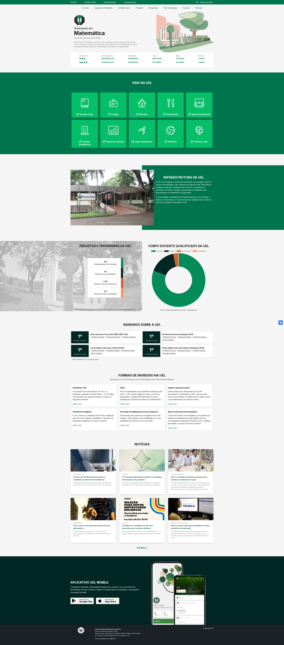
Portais (73, 2)
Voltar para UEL (206, 2)
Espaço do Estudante (103, 8)
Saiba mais (77, 404)
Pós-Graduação (170, 8)
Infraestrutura (124, 8)
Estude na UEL (90, 2)
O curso (85, 8)
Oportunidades (109, 2)
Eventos (186, 8)
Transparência (130, 2)
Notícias (198, 8)
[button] (76, 197)
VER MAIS (141, 548)
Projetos (139, 8)
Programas (153, 8)
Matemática (89, 33)
